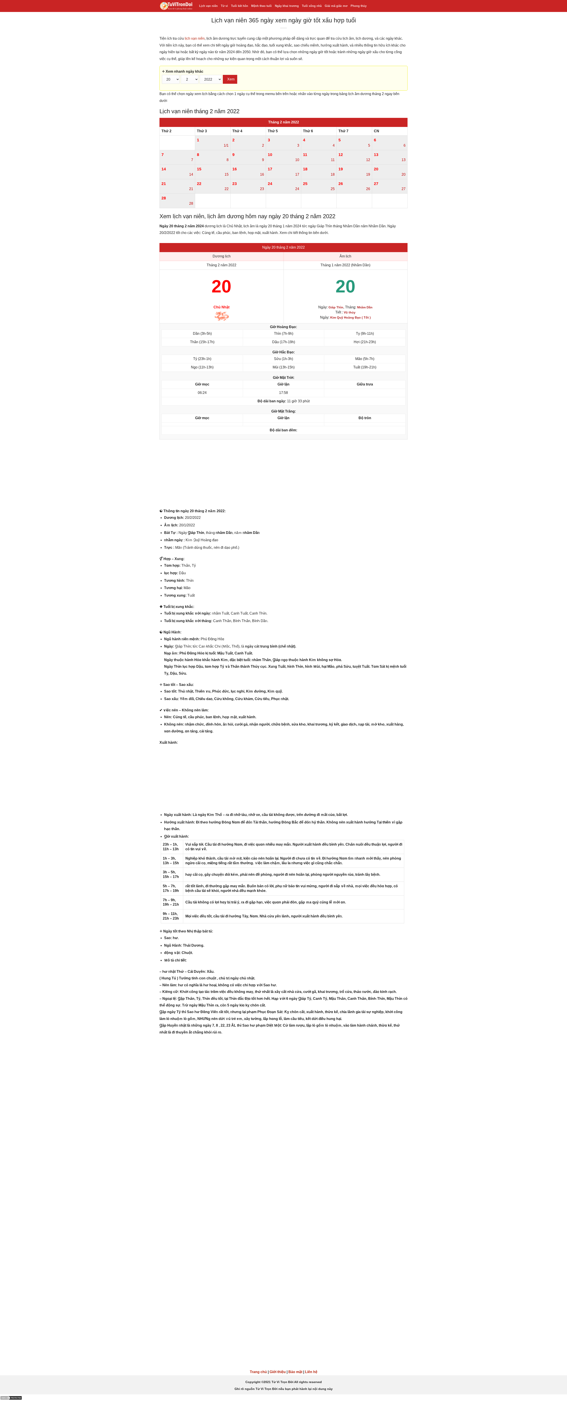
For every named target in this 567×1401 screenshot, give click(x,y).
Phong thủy (359, 6)
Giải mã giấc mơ (336, 6)
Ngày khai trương (287, 6)
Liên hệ (311, 1372)
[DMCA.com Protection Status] (11, 1397)
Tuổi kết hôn (239, 6)
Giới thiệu (278, 1372)
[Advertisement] (283, 475)
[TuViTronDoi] (175, 6)
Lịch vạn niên (208, 6)
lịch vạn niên (195, 38)
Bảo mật (295, 1372)
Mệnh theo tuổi (261, 6)
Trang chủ (258, 1372)
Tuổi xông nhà (312, 6)
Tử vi (224, 6)
